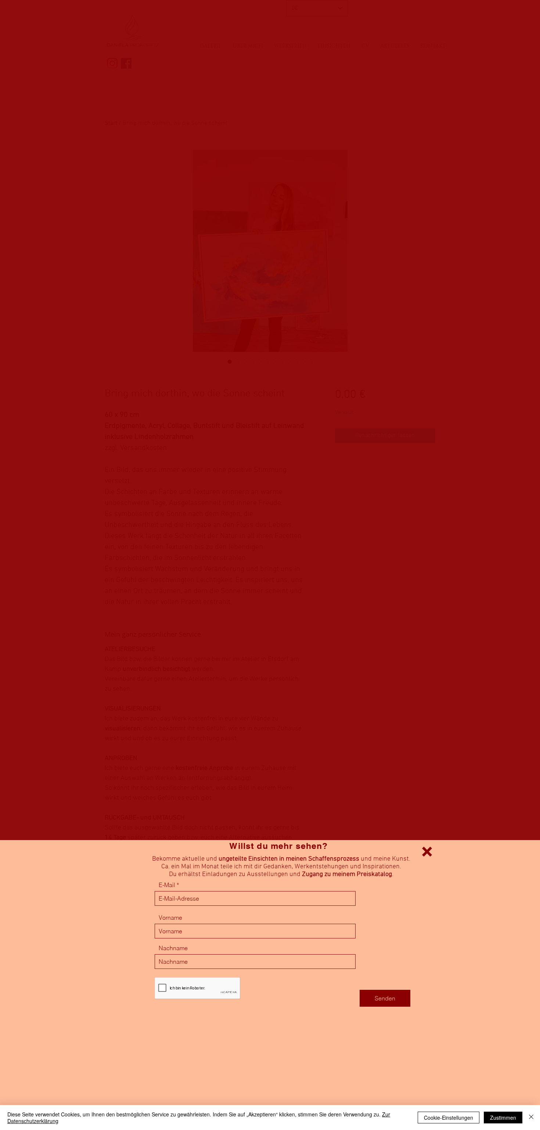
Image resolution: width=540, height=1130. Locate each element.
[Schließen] (531, 1117)
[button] (427, 851)
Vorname (170, 917)
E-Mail (167, 885)
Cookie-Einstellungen (448, 1117)
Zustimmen (503, 1117)
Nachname (173, 948)
